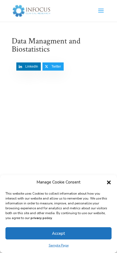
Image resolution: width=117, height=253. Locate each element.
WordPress (58, 91)
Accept (58, 233)
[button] (109, 182)
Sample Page (59, 245)
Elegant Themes (58, 84)
